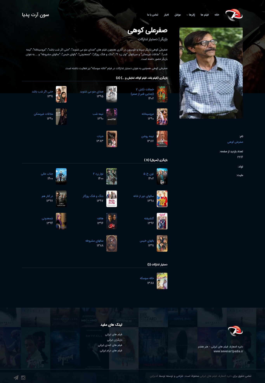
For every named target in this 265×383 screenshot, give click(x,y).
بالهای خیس (147, 241)
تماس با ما (152, 15)
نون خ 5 (148, 173)
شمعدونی (47, 218)
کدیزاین (154, 376)
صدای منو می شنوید (91, 91)
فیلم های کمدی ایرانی (110, 345)
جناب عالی (47, 173)
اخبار (166, 15)
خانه (217, 15)
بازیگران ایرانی (114, 340)
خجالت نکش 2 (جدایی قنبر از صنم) (142, 92)
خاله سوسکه (147, 278)
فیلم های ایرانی (113, 334)
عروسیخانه (148, 114)
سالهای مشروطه (94, 241)
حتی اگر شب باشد (42, 91)
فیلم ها (205, 15)
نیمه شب (98, 114)
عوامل (178, 15)
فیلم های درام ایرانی (111, 350)
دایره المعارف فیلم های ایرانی (216, 376)
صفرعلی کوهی (235, 142)
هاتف (100, 218)
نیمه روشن (147, 136)
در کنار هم (47, 196)
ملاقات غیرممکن (43, 114)
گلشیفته (149, 218)
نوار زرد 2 (98, 173)
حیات (100, 136)
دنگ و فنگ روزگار (93, 196)
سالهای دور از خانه (143, 196)
